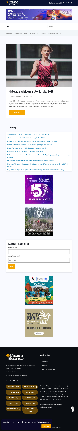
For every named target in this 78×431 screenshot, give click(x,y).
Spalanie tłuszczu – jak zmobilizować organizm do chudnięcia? (28, 134)
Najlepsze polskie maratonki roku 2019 (31, 91)
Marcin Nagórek (16, 96)
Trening (30, 403)
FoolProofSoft (55, 428)
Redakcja (44, 361)
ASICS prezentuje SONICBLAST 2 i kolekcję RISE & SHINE (26, 138)
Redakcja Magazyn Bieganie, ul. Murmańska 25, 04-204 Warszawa (21, 367)
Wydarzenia (30, 410)
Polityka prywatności (48, 369)
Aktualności (30, 387)
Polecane (30, 398)
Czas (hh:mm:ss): (14, 256)
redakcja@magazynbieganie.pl (18, 375)
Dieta (30, 392)
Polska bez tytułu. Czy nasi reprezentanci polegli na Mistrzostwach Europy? (32, 141)
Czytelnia (13, 392)
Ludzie (13, 398)
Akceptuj (46, 426)
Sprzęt (13, 403)
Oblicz (11, 266)
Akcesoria (13, 387)
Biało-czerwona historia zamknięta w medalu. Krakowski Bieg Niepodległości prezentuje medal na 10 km (38, 156)
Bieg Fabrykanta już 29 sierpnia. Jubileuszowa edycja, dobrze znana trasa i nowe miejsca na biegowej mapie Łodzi (37, 171)
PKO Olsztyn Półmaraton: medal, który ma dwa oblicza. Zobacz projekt (30, 161)
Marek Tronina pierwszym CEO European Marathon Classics (27, 148)
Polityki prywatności (44, 422)
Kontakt (44, 365)
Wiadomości (13, 409)
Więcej (17, 112)
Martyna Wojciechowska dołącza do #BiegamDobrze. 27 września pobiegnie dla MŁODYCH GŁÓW (37, 165)
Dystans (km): (13, 248)
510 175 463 (12, 372)
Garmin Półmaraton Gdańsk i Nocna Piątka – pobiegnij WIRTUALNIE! (29, 145)
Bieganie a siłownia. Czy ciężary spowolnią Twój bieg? (25, 151)
